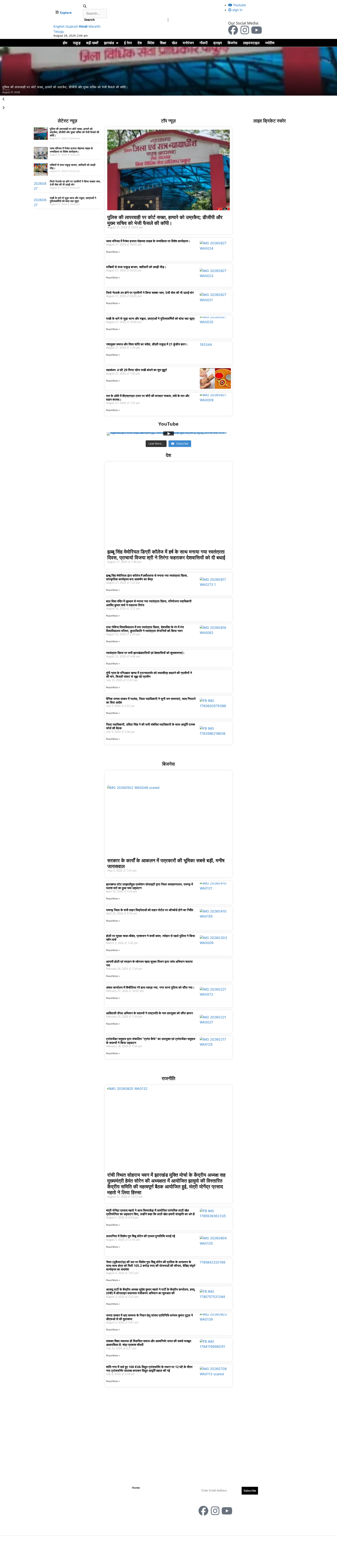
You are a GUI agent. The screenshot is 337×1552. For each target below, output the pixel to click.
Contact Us (139, 1493)
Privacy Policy (141, 1511)
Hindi (83, 26)
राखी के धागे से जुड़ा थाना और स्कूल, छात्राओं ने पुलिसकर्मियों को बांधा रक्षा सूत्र (73, 199)
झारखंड (109, 42)
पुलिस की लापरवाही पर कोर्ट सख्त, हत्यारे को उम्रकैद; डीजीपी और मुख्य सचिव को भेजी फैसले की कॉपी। (74, 132)
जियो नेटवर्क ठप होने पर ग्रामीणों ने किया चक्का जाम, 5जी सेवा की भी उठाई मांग (75, 183)
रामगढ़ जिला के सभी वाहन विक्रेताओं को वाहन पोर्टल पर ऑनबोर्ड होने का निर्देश (149, 910)
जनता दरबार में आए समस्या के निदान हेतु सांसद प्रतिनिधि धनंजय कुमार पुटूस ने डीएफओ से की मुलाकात (149, 1317)
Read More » (113, 251)
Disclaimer (139, 1505)
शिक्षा (163, 42)
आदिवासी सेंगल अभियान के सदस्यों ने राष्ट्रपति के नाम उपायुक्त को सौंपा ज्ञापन (149, 1013)
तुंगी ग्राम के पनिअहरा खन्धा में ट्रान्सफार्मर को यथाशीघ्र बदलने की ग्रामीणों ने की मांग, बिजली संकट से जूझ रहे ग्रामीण (149, 675)
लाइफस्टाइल (251, 42)
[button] (95, 6)
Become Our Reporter (146, 1517)
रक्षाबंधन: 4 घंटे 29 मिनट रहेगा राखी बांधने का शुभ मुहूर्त (136, 370)
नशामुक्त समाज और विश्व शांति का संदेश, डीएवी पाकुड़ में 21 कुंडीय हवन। (147, 344)
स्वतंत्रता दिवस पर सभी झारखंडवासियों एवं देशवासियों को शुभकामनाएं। (145, 653)
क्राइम (217, 42)
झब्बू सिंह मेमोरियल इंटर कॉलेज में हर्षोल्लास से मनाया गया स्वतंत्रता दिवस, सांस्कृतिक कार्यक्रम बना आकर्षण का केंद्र (147, 577)
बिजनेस (232, 42)
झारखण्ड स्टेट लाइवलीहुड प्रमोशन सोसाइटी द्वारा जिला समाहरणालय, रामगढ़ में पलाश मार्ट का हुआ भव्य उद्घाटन (149, 886)
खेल (174, 42)
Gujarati (72, 26)
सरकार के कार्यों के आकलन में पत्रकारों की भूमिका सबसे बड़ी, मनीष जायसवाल (165, 863)
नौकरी (204, 42)
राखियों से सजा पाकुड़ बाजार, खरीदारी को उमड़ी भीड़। (72, 166)
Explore (66, 13)
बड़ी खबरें (92, 42)
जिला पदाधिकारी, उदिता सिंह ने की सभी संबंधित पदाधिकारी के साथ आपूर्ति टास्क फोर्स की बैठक (150, 726)
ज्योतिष (269, 42)
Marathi (94, 26)
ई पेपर (128, 42)
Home (136, 1487)
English (59, 26)
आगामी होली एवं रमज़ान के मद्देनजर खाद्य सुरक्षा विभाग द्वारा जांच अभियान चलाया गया (149, 963)
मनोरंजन (188, 42)
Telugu (58, 31)
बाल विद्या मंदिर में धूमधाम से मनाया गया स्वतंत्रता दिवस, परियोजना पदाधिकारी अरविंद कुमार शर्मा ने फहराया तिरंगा (149, 603)
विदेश (150, 42)
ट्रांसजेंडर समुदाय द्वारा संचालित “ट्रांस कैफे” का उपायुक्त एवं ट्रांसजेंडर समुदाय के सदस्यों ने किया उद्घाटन (150, 1041)
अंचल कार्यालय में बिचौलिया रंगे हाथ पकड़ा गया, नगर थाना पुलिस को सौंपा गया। (150, 987)
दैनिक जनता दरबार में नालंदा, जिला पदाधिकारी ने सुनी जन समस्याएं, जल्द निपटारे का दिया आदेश (151, 701)
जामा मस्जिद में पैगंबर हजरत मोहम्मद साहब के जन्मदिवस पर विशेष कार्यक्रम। (71, 149)
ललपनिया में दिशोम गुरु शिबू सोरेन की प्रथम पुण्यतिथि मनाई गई (140, 1236)
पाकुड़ (77, 42)
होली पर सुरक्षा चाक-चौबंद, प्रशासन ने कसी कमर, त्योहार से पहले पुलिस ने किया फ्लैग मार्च (150, 938)
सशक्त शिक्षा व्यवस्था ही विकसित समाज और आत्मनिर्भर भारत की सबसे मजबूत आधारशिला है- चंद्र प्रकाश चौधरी (148, 1343)
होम (65, 42)
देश (139, 42)
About (136, 1499)
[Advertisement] (17, 176)
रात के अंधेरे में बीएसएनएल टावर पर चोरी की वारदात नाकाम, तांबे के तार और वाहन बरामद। (147, 398)
